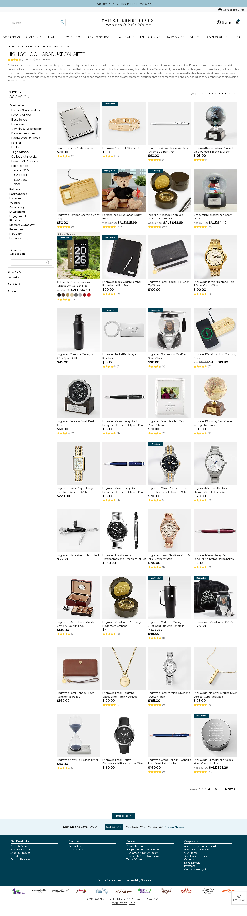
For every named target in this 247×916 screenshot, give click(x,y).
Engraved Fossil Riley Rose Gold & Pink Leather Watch (169, 557)
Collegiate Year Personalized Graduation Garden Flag (75, 284)
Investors (189, 866)
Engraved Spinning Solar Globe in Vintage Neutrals (214, 423)
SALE (240, 37)
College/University (24, 156)
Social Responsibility (195, 856)
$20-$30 (20, 175)
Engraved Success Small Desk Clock (76, 423)
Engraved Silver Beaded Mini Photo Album (166, 423)
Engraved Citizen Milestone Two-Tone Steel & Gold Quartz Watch (168, 490)
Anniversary (16, 207)
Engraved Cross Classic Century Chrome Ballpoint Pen (168, 150)
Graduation (16, 105)
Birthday (14, 220)
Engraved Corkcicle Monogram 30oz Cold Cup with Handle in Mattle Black (167, 625)
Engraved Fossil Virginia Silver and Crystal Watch (169, 694)
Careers (189, 859)
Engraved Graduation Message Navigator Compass (122, 624)
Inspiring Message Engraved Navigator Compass (166, 216)
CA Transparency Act (196, 869)
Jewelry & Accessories (26, 129)
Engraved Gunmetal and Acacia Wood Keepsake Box (214, 761)
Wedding (73, 37)
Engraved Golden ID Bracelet (120, 148)
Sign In (226, 22)
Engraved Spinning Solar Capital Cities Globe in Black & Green (213, 150)
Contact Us (75, 846)
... (93, 294)
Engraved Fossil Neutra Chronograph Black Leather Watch (123, 761)
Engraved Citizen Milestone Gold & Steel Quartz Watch (214, 283)
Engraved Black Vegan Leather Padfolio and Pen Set (121, 283)
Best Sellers (19, 119)
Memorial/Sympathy (22, 225)
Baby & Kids (175, 37)
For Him (16, 147)
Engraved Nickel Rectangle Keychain (119, 356)
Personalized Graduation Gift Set (214, 622)
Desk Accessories (23, 133)
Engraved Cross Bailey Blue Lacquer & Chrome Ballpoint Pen (122, 490)
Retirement (16, 229)
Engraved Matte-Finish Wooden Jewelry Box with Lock (76, 624)
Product (13, 291)
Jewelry (54, 37)
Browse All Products (24, 161)
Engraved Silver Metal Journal (75, 148)
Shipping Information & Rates (143, 849)
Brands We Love (219, 37)
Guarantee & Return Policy (142, 852)
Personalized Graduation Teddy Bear (122, 216)
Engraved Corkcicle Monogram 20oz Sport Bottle (76, 356)
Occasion (19, 96)
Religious (15, 189)
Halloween (126, 37)
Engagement (17, 216)
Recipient (14, 284)
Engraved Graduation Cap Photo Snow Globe (168, 356)
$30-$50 (20, 180)
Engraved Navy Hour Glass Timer (77, 760)
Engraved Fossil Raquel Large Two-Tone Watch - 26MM (75, 490)
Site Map (15, 856)
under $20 (21, 170)
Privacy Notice (134, 846)
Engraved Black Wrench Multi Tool (78, 555)
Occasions (11, 37)
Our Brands (190, 852)
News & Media (192, 862)
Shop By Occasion (21, 846)
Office (195, 37)
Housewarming (18, 238)
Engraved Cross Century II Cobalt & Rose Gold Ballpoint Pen (169, 761)
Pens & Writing (21, 115)
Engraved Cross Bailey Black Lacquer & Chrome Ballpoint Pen (122, 423)
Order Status (76, 849)
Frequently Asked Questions (142, 856)
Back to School (99, 37)
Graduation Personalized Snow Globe (213, 216)
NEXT (229, 93)
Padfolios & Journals (25, 138)
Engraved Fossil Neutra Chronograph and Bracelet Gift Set (124, 557)
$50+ (18, 184)
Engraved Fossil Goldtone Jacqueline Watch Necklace (120, 694)
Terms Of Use (134, 859)
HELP (132, 903)
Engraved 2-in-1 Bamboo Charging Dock (215, 356)
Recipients (33, 37)
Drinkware (18, 124)
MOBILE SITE (119, 903)
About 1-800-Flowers (196, 849)
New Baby (15, 233)
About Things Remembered (200, 846)
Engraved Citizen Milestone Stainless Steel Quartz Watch (211, 490)
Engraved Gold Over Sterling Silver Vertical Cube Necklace (215, 694)
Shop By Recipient (21, 849)
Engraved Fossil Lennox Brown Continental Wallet (75, 694)
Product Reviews (20, 859)
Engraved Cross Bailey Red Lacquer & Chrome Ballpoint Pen (214, 557)
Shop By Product (20, 852)
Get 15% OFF (114, 827)
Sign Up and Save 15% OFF (82, 827)
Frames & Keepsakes (25, 110)
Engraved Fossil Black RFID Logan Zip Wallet (168, 283)
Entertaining (150, 37)
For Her (16, 143)
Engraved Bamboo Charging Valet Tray (78, 216)
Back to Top (122, 816)
